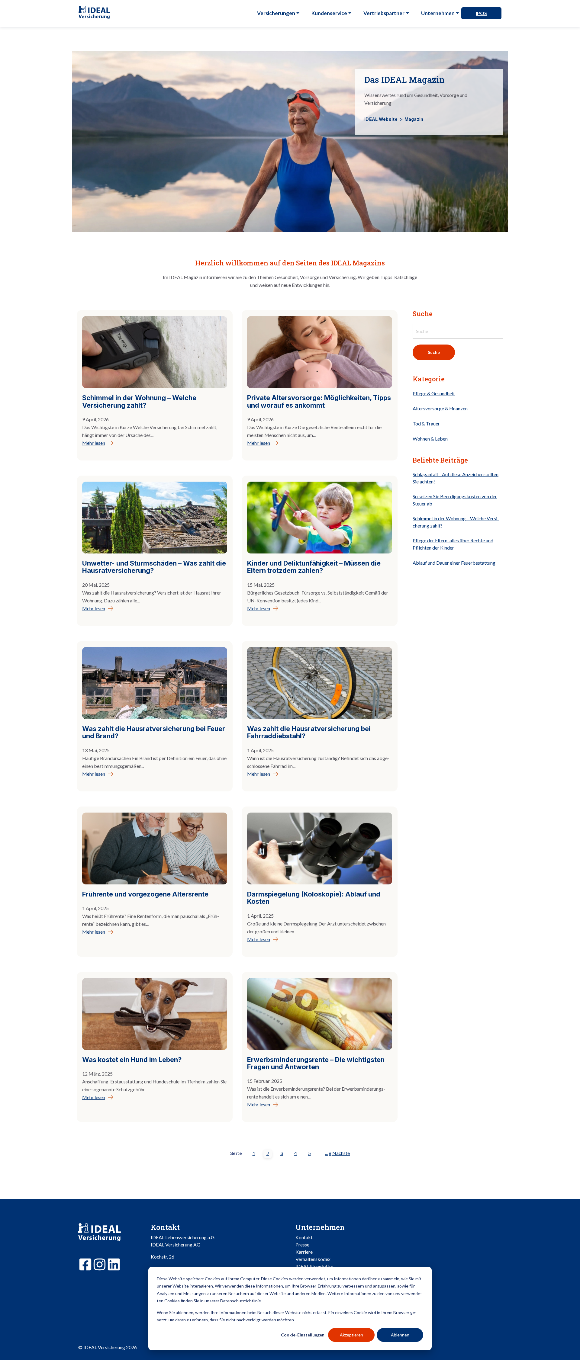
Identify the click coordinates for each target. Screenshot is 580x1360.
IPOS (481, 13)
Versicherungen (276, 13)
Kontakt (304, 1237)
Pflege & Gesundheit (434, 393)
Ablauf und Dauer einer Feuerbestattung (454, 563)
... (326, 1153)
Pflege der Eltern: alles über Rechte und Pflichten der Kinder (453, 544)
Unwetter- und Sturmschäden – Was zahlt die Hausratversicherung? (154, 566)
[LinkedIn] (114, 1265)
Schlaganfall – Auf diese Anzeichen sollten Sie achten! (455, 478)
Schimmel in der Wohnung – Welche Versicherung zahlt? (139, 401)
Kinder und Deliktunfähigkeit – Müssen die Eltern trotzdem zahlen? (314, 566)
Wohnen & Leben (430, 439)
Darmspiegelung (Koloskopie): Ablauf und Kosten (313, 897)
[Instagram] (99, 1265)
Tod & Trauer (426, 424)
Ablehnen (400, 1334)
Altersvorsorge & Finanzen (440, 409)
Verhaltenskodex (312, 1259)
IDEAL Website (381, 119)
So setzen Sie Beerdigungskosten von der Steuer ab (455, 500)
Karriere (304, 1252)
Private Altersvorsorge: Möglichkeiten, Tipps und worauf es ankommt (319, 401)
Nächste (341, 1153)
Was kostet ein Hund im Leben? (132, 1059)
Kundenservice (329, 13)
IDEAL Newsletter (314, 1266)
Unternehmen (438, 13)
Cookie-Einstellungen (302, 1334)
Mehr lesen (93, 443)
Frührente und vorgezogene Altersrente (145, 894)
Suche (434, 352)
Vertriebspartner (383, 13)
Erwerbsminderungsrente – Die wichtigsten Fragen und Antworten (316, 1063)
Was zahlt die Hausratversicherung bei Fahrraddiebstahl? (309, 732)
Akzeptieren (351, 1334)
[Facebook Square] (85, 1265)
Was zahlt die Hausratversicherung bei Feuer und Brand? (153, 732)
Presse (302, 1244)
